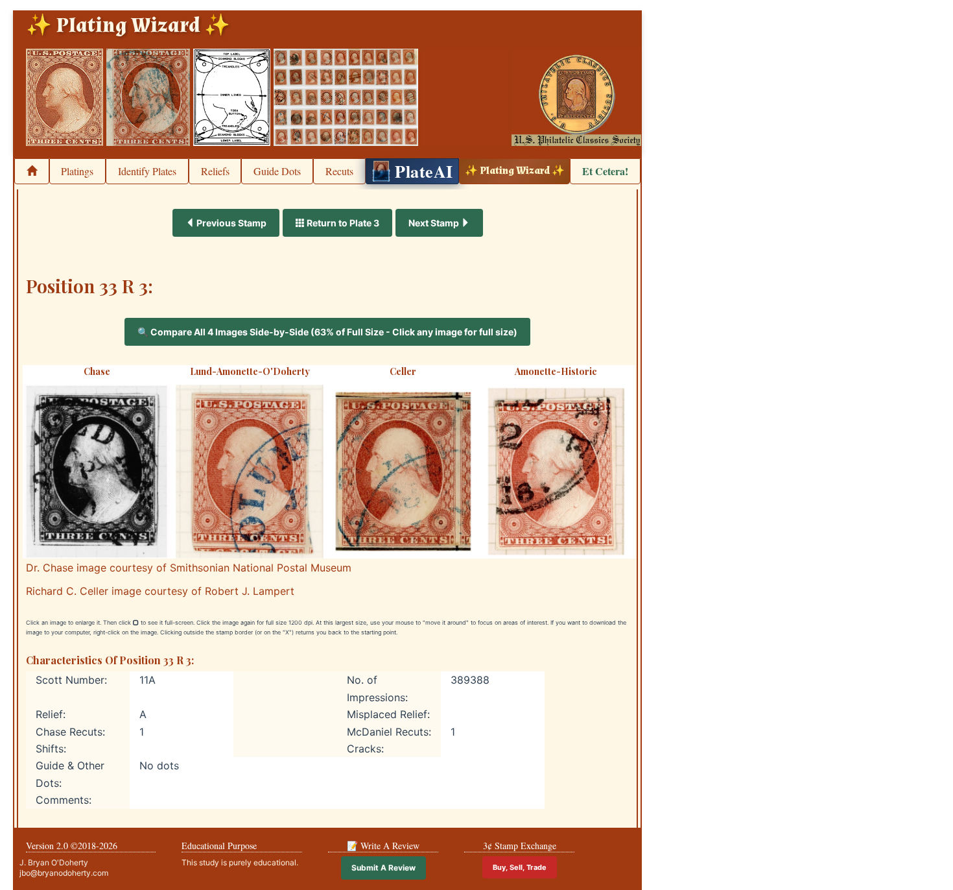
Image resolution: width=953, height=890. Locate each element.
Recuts (339, 171)
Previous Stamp (230, 222)
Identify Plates (147, 171)
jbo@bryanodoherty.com (63, 873)
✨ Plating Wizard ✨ (515, 171)
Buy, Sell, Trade (520, 867)
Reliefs (215, 171)
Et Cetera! (605, 170)
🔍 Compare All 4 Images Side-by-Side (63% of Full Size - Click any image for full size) (327, 331)
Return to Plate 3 (342, 222)
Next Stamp (434, 222)
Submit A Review (383, 867)
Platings (77, 171)
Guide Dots (277, 171)
